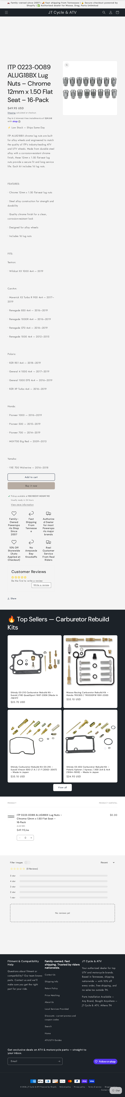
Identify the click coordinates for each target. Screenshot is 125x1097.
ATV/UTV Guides (53, 1040)
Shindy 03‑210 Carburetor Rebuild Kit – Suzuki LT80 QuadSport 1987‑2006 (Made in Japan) (34, 695)
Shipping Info (51, 981)
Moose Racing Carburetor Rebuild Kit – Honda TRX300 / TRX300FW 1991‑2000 (87, 694)
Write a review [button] (41, 585)
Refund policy (65, 1087)
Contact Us (50, 974)
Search (48, 1026)
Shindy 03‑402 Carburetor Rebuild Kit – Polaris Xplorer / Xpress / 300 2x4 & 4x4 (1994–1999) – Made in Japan (88, 770)
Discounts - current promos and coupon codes (60, 1017)
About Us (49, 1002)
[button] (6, 12)
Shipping (12, 112)
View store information (22, 504)
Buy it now (31, 485)
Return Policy (51, 988)
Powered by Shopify (48, 1087)
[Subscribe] (59, 1061)
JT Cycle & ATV (34, 1087)
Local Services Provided (57, 1008)
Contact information (109, 1090)
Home (48, 1033)
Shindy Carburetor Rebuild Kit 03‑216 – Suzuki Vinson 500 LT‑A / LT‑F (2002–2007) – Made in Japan (34, 770)
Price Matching (52, 995)
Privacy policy (79, 1087)
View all (62, 787)
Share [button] (13, 598)
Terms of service (95, 1087)
